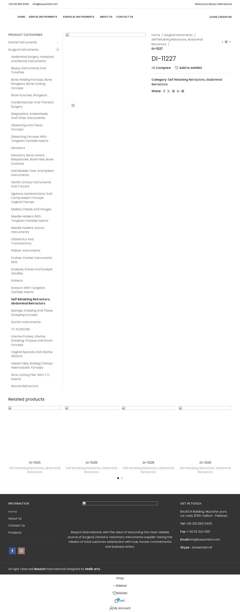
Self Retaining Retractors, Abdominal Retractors (177, 42)
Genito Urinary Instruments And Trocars (31, 184)
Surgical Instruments (178, 35)
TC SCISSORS (20, 329)
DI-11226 (92, 462)
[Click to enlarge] (73, 105)
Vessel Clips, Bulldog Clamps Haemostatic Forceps (32, 365)
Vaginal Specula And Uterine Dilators (32, 354)
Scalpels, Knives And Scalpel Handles (31, 271)
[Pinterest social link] (173, 91)
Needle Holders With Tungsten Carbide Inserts (29, 218)
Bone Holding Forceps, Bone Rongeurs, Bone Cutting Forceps (31, 83)
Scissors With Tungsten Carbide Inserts (28, 290)
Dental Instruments (22, 42)
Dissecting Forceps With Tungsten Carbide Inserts (29, 138)
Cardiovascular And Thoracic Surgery (32, 104)
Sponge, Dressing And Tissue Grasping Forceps (32, 312)
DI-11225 (35, 462)
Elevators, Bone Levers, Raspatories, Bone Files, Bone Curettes (32, 159)
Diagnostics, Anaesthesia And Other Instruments (29, 116)
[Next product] (230, 42)
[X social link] (168, 91)
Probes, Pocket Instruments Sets (31, 260)
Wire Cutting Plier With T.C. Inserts (30, 377)
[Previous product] (222, 42)
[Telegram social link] (182, 91)
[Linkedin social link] (178, 91)
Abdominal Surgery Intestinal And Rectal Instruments (32, 59)
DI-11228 (148, 462)
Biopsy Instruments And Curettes (28, 70)
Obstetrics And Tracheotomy (22, 241)
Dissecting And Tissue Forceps (27, 127)
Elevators (18, 148)
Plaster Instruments (25, 250)
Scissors (17, 280)
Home (156, 35)
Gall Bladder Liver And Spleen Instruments (32, 173)
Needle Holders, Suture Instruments (27, 230)
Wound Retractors (24, 386)
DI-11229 (205, 462)
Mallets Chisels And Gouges (31, 209)
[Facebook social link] (164, 91)
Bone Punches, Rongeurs (29, 95)
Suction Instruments (26, 322)
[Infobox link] (18, 4)
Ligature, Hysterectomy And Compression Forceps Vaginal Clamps (31, 197)
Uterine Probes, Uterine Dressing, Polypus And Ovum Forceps (32, 340)
